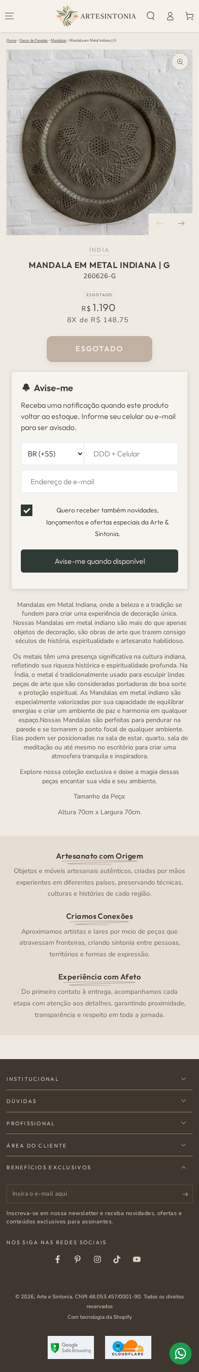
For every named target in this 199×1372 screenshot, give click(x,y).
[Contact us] (180, 1353)
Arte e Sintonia (54, 1296)
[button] (151, 16)
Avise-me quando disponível (100, 561)
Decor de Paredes (33, 40)
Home (11, 40)
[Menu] (9, 16)
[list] (99, 935)
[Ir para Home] (96, 16)
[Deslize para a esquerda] (160, 224)
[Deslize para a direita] (181, 224)
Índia (99, 250)
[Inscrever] (187, 1194)
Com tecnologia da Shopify (100, 1317)
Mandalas (58, 40)
